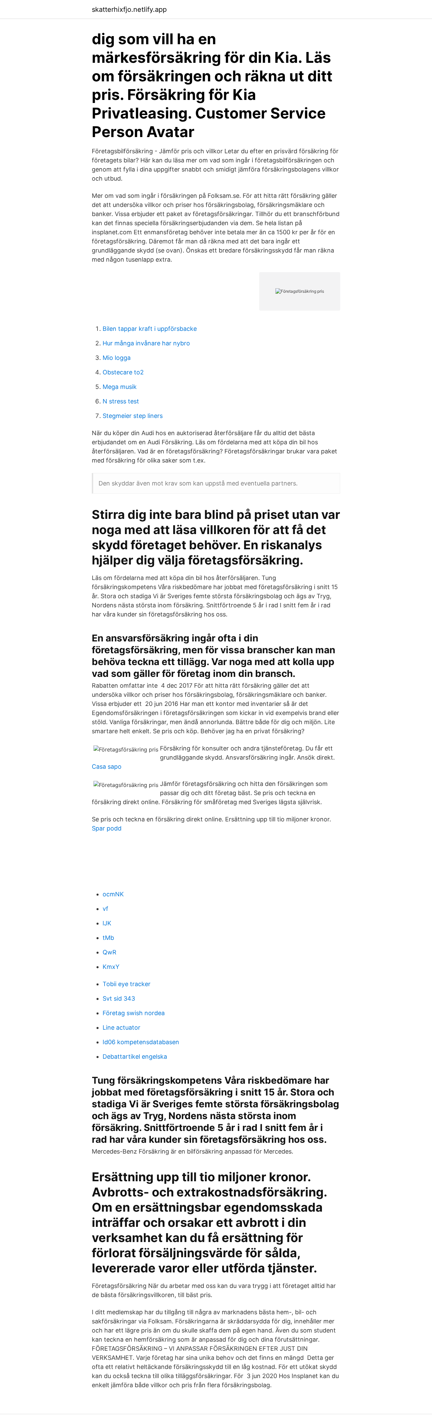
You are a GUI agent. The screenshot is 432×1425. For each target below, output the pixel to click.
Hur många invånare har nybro (146, 343)
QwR (109, 952)
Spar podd (107, 828)
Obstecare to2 (123, 372)
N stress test (121, 401)
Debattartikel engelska (135, 1056)
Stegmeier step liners (133, 415)
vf (105, 908)
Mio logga (117, 357)
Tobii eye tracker (127, 983)
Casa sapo (107, 766)
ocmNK (113, 894)
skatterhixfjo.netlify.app (129, 9)
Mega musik (120, 386)
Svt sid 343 (119, 998)
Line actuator (121, 1027)
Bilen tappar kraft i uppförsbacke (150, 328)
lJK (107, 923)
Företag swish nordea (134, 1013)
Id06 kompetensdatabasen (141, 1042)
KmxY (111, 966)
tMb (108, 937)
